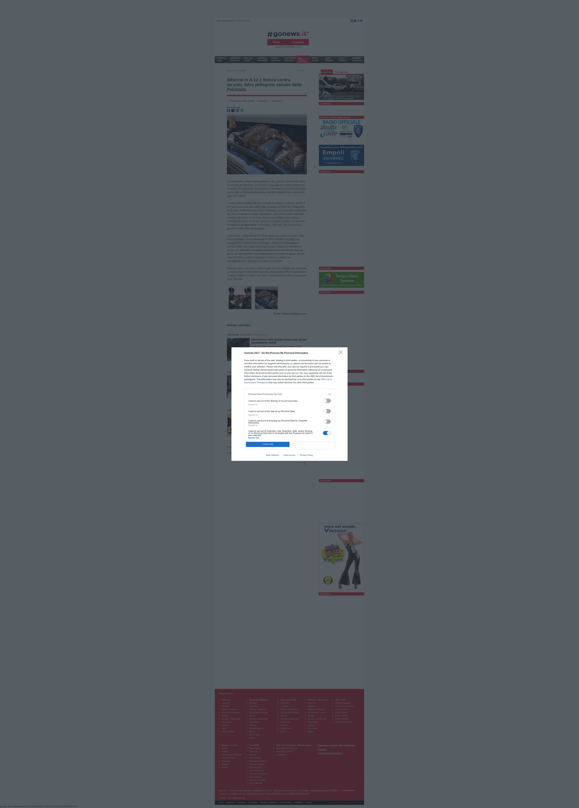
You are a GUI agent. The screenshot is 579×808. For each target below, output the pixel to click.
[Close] (342, 353)
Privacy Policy (306, 455)
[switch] (327, 401)
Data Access (289, 455)
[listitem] (289, 394)
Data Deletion (272, 455)
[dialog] (289, 404)
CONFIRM (267, 444)
